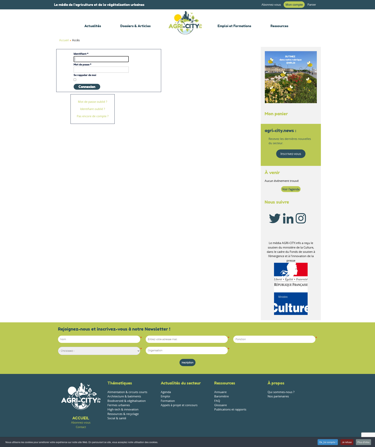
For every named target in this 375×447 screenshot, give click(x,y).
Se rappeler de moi (85, 75)
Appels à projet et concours (179, 405)
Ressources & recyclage (123, 414)
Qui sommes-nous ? (281, 392)
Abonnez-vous (271, 4)
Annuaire (220, 392)
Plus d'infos (363, 442)
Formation (168, 401)
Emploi (165, 396)
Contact (81, 427)
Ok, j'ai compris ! (327, 442)
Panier (311, 4)
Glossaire (220, 405)
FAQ (217, 401)
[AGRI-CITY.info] (185, 29)
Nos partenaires (278, 396)
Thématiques (119, 383)
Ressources (224, 383)
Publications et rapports (230, 409)
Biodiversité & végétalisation (126, 401)
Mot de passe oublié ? (92, 102)
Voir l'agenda (290, 189)
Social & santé (116, 418)
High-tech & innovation (122, 409)
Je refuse (347, 442)
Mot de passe (82, 64)
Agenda (166, 392)
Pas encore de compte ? (92, 116)
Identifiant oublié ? (92, 109)
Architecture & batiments (124, 396)
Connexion (87, 87)
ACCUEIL (80, 418)
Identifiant (81, 53)
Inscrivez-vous (290, 154)
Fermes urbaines (118, 405)
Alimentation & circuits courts (127, 392)
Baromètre (221, 396)
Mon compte (294, 4)
